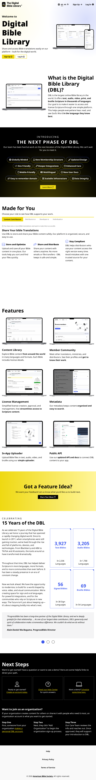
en (62, 4)
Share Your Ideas (47, 497)
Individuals (57, 219)
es (65, 4)
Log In (88, 4)
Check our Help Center (48, 689)
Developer (44, 219)
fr (68, 4)
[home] (12, 4)
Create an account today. (17, 692)
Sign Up (76, 4)
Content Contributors (12, 219)
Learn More (47, 187)
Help (48, 751)
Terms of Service (48, 767)
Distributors (29, 219)
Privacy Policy (48, 759)
